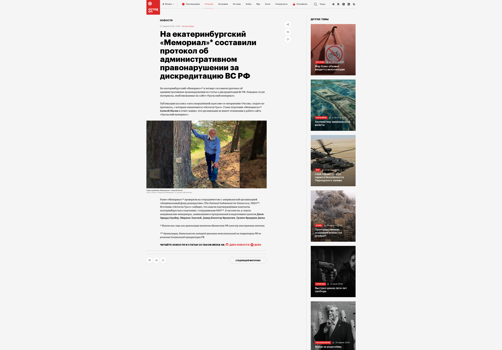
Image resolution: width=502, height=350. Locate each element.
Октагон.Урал (188, 26)
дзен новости (239, 245)
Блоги (267, 4)
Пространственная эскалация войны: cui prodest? (328, 232)
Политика (209, 4)
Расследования (193, 4)
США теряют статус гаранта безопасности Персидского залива (329, 177)
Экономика (223, 4)
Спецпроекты (281, 4)
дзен (257, 245)
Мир (258, 4)
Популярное (302, 4)
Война (248, 4)
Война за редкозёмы (328, 347)
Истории (237, 4)
